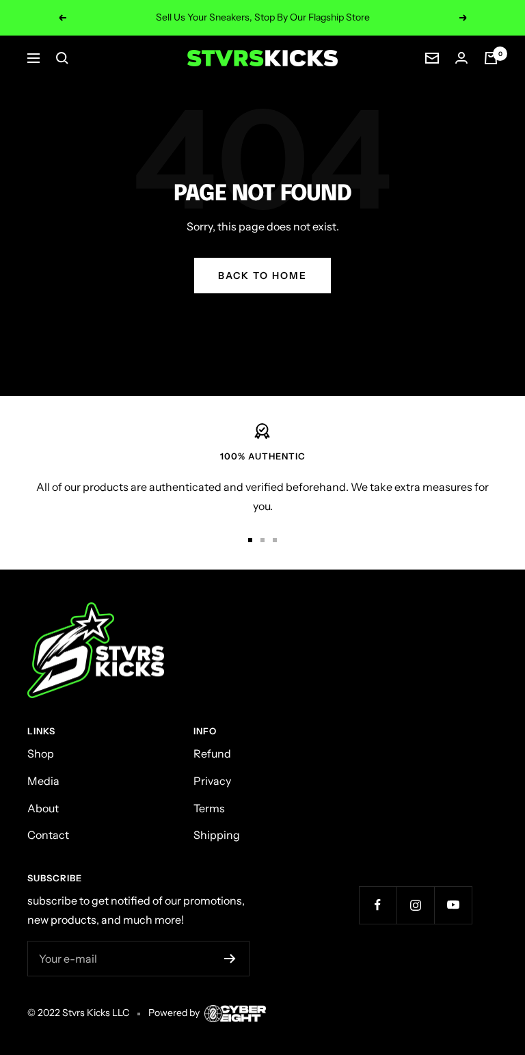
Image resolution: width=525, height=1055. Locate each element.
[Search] (62, 58)
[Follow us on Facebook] (377, 905)
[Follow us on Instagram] (415, 905)
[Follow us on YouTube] (453, 905)
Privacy (212, 781)
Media (43, 781)
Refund (212, 753)
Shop (40, 753)
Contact (48, 835)
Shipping (216, 835)
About (43, 808)
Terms (209, 808)
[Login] (461, 58)
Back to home (262, 275)
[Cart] (491, 58)
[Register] (230, 958)
